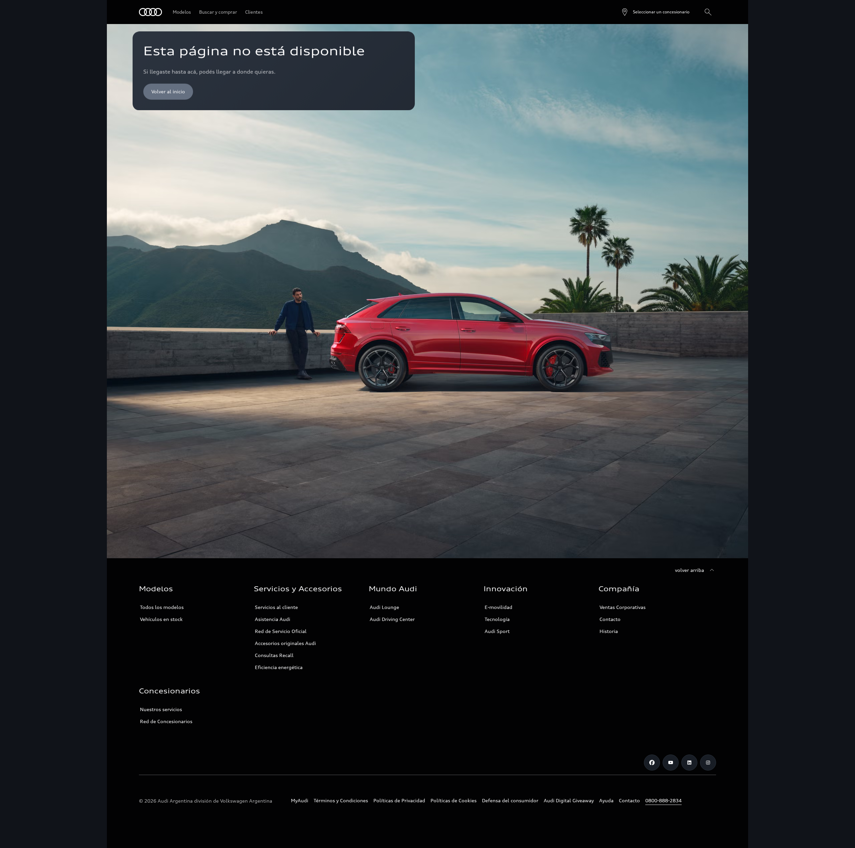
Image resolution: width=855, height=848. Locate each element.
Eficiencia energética (279, 667)
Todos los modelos (162, 607)
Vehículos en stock (161, 619)
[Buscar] (708, 12)
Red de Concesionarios (166, 721)
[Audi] (150, 12)
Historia (609, 631)
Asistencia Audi (272, 619)
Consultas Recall (274, 655)
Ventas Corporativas (623, 607)
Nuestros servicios (161, 709)
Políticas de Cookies (454, 800)
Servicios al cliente (276, 607)
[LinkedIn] (689, 763)
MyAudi (299, 800)
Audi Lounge (384, 607)
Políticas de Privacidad (399, 800)
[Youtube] (671, 763)
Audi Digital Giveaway (569, 800)
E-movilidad (498, 607)
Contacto (610, 619)
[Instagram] (708, 763)
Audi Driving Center (392, 619)
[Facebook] (652, 763)
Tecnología (497, 619)
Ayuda (606, 800)
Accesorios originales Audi (285, 643)
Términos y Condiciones (341, 800)
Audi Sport (497, 631)
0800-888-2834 (663, 800)
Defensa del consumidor (510, 800)
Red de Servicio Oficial (281, 631)
